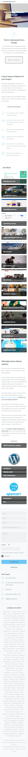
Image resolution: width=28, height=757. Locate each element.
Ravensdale (21, 701)
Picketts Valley (8, 698)
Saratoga (11, 705)
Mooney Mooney (19, 683)
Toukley (12, 716)
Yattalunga (17, 736)
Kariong (19, 661)
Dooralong (14, 640)
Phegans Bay (20, 696)
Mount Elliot (21, 685)
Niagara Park (20, 688)
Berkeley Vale (7, 618)
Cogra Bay (20, 633)
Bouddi (21, 620)
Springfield (20, 707)
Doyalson (20, 640)
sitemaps (15, 744)
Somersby (7, 707)
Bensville (20, 616)
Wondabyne (20, 727)
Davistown (7, 640)
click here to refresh (18, 552)
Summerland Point (9, 709)
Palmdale (11, 694)
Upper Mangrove (13, 720)
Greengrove (18, 653)
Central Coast (6, 611)
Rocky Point (7, 703)
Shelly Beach (18, 705)
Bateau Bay (14, 616)
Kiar (23, 661)
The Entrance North (14, 714)
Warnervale (7, 725)
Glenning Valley (20, 648)
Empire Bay (12, 644)
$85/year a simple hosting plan (9, 397)
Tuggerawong (8, 718)
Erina (18, 644)
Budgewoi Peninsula (15, 622)
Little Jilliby (6, 674)
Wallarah (13, 722)
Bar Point (7, 616)
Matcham (11, 683)
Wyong (6, 733)
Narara (14, 688)
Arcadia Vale (15, 613)
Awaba (22, 613)
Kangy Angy (6, 661)
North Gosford (9, 692)
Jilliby (22, 659)
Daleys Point (11, 637)
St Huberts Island (16, 703)
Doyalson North (8, 642)
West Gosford (11, 727)
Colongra (7, 635)
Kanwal (13, 661)
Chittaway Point (12, 633)
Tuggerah (18, 716)
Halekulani (21, 655)
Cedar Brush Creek (14, 627)
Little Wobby (14, 674)
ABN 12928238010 (10, 578)
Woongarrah (8, 729)
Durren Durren (17, 642)
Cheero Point (15, 631)
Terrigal (17, 712)
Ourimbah (16, 692)
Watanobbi (14, 725)
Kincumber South (19, 666)
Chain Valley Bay (16, 629)
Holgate (9, 659)
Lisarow (21, 672)
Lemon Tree (14, 672)
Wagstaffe (7, 722)
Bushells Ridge (11, 624)
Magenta (6, 679)
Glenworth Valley (8, 651)
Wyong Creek (13, 733)
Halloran (7, 657)
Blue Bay (21, 618)
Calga (18, 624)
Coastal (14, 611)
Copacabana (14, 635)
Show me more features (14, 106)
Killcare (16, 664)
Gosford (22, 651)
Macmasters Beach (19, 677)
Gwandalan (14, 655)
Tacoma (17, 709)
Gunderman (6, 655)
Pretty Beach (12, 701)
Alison (18, 611)
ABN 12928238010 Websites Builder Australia (12, 746)
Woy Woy (15, 729)
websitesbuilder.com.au (9, 1)
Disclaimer (7, 556)
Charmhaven (6, 631)
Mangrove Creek (14, 679)
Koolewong (19, 668)
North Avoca (21, 690)
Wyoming (21, 731)
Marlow (6, 683)
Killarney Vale (9, 664)
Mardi (21, 681)
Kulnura (8, 670)
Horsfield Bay (15, 659)
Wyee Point (14, 731)
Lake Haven (15, 670)
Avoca (9, 613)
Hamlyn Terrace (14, 657)
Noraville (14, 690)
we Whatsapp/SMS (11, 599)
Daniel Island (19, 637)
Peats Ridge (11, 696)
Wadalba (21, 720)
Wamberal (20, 722)
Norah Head (7, 690)
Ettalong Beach (13, 646)
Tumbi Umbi (16, 718)
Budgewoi (6, 622)
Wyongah (20, 733)
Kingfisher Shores (10, 668)
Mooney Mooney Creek (10, 685)
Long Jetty (21, 674)
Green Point (10, 653)
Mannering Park (14, 681)
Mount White (7, 688)
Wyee (8, 731)
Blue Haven (7, 620)
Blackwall (15, 618)
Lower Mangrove (8, 677)
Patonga (17, 694)
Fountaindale (11, 648)
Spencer (14, 707)
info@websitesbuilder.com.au (13, 594)
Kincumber (11, 666)
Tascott (12, 712)
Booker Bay (15, 620)
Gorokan (16, 651)
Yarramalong (10, 736)
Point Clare (17, 698)
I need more (14, 441)
